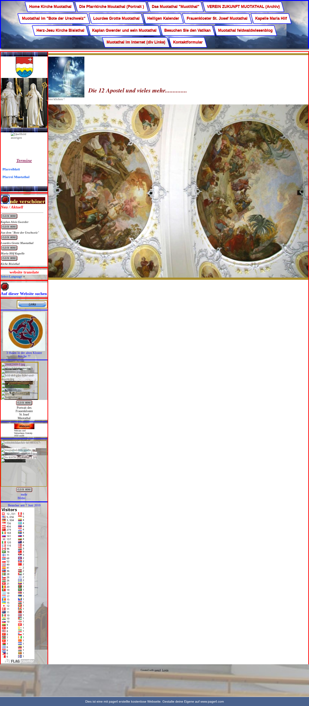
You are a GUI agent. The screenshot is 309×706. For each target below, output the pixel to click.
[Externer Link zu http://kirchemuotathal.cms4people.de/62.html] (24, 491)
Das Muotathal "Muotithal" (175, 6)
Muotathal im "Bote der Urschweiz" (54, 18)
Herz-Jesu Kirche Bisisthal (60, 30)
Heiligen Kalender (163, 18)
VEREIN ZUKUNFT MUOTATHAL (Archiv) (243, 6)
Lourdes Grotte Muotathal (116, 18)
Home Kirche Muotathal (50, 6)
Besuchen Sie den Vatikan (187, 30)
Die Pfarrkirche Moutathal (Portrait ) (111, 6)
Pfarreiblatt (11, 169)
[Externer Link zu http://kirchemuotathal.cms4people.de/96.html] (24, 404)
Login (165, 670)
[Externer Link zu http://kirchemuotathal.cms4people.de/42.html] (32, 307)
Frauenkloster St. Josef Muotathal (217, 18)
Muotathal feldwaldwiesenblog (245, 30)
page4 (157, 670)
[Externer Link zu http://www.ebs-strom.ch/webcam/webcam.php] (24, 428)
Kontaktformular (187, 42)
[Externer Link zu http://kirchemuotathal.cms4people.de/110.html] (24, 350)
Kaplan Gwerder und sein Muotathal (124, 30)
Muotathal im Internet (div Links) (136, 42)
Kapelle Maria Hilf (271, 18)
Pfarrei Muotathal (15, 177)
